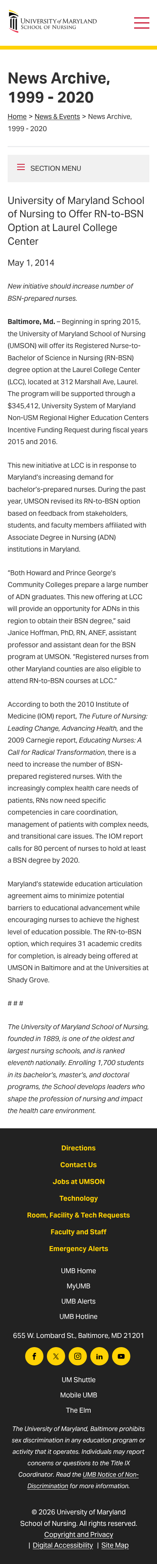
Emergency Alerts (78, 1248)
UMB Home (78, 1270)
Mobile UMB (78, 1395)
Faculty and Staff (78, 1231)
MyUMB (78, 1286)
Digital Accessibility (63, 1545)
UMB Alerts (78, 1301)
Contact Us (78, 1164)
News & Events (57, 116)
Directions (78, 1148)
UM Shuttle (79, 1379)
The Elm (78, 1410)
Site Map (115, 1545)
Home (17, 116)
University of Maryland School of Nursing (55, 13)
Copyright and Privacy (78, 1534)
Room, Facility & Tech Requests (78, 1215)
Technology (78, 1198)
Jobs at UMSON (79, 1181)
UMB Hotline (78, 1316)
